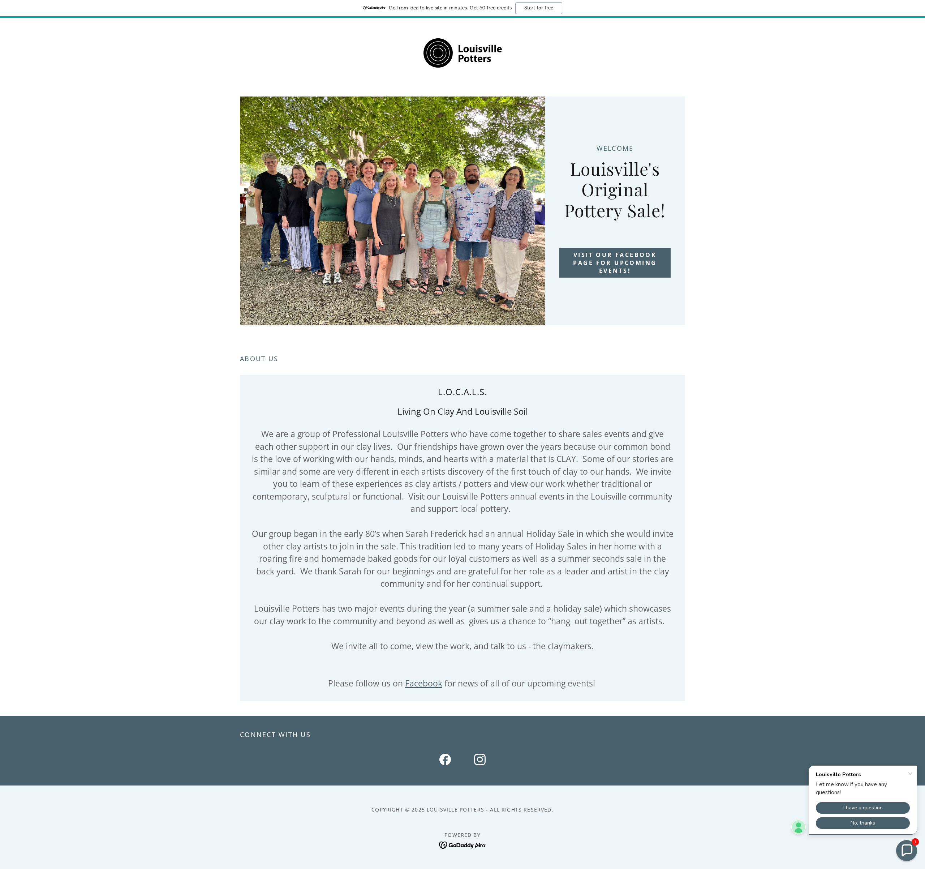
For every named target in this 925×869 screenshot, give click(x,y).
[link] (462, 52)
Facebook (423, 683)
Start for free (538, 7)
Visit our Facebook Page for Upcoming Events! (615, 263)
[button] (906, 850)
